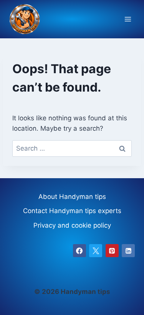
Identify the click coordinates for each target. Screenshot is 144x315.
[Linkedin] (128, 250)
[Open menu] (128, 19)
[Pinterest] (112, 250)
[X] (95, 250)
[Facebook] (79, 250)
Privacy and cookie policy (72, 225)
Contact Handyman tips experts (72, 211)
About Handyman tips (72, 196)
